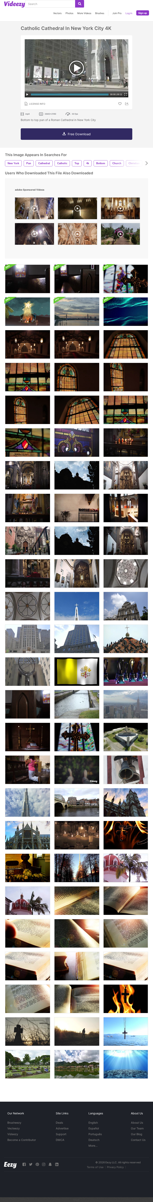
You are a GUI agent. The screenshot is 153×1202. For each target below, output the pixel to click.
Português (95, 1134)
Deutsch (93, 1140)
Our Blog (136, 1134)
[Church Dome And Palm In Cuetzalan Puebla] (27, 900)
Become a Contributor (21, 1140)
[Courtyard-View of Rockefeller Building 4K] (27, 639)
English (93, 1122)
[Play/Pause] (27, 94)
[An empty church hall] (76, 344)
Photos (69, 13)
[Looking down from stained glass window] (27, 377)
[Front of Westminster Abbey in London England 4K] (27, 835)
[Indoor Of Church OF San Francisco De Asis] (125, 475)
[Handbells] (125, 671)
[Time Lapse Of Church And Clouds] (76, 475)
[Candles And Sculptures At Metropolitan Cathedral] (125, 442)
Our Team (137, 1128)
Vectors (57, 13)
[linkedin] (56, 1164)
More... (93, 1145)
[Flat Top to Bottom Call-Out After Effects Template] (76, 769)
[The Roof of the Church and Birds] (125, 639)
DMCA (60, 1140)
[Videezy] (14, 4)
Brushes (99, 13)
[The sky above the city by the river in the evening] (76, 311)
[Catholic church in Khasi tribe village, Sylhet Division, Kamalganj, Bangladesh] (120, 235)
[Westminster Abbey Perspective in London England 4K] (125, 802)
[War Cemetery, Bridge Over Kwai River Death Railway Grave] (27, 1064)
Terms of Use (95, 1167)
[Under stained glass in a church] (76, 409)
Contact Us (138, 1140)
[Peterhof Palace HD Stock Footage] (76, 704)
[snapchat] (50, 1164)
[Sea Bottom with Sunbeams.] (125, 1064)
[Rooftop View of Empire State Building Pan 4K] (125, 704)
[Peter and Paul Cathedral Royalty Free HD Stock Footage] (76, 868)
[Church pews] (76, 279)
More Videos (84, 13)
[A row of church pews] (27, 704)
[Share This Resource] (127, 103)
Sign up (142, 13)
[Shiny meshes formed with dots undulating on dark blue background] (125, 311)
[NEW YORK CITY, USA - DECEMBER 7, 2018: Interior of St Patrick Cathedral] (34, 209)
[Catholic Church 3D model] (125, 737)
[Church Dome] (27, 606)
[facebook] (24, 1164)
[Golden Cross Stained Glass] (76, 737)
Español (93, 1128)
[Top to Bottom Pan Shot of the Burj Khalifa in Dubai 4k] (27, 802)
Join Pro (117, 13)
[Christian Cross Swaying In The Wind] (125, 1031)
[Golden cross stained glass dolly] (125, 279)
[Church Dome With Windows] (125, 573)
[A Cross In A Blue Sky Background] (76, 606)
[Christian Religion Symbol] (125, 835)
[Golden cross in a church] (27, 737)
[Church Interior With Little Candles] (76, 508)
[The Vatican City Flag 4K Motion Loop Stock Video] (76, 671)
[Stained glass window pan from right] (125, 377)
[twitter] (30, 1164)
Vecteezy (13, 1128)
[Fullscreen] (125, 94)
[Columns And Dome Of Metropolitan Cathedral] (27, 475)
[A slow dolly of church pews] (27, 279)
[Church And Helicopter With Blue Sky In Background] (76, 540)
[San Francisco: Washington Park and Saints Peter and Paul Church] (76, 835)
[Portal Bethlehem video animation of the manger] (27, 311)
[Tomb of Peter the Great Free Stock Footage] (27, 868)
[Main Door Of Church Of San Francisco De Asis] (27, 540)
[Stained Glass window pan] (76, 377)
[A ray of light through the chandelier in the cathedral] (34, 235)
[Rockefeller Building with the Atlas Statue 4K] (27, 671)
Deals (59, 1122)
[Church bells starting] (125, 769)
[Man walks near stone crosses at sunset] (76, 1031)
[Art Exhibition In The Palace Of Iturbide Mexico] (125, 508)
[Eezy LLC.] (10, 1164)
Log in (129, 13)
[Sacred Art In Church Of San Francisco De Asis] (125, 540)
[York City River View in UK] (76, 802)
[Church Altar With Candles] (27, 508)
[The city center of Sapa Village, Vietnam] (76, 1064)
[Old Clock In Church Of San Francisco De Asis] (27, 573)
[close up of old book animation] (76, 900)
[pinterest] (37, 1164)
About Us (137, 1122)
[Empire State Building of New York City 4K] (76, 639)
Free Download (79, 134)
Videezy (12, 1134)
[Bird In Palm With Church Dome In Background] (125, 868)
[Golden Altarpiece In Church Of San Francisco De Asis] (76, 573)
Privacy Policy (115, 1167)
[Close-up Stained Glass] (125, 409)
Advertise (62, 1128)
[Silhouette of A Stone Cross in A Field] (27, 1031)
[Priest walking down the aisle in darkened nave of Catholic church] (77, 209)
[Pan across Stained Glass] (27, 409)
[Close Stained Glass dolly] (76, 442)
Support (61, 1134)
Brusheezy (14, 1122)
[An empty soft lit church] (27, 344)
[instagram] (43, 1164)
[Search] (79, 4)
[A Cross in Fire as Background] (125, 998)
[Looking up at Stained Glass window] (125, 344)
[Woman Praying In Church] (27, 769)
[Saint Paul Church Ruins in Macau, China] (125, 606)
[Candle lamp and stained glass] (27, 442)
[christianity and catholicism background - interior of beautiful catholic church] (120, 209)
